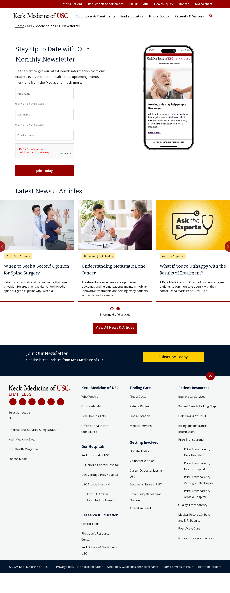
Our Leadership (91, 409)
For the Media (18, 462)
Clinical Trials (90, 526)
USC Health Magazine (23, 452)
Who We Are (89, 399)
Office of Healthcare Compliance (94, 431)
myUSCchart (203, 4)
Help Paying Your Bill (192, 419)
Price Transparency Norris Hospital (197, 469)
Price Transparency (191, 442)
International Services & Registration (33, 432)
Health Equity (163, 4)
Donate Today (139, 454)
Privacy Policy (65, 569)
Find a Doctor (139, 399)
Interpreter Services (191, 399)
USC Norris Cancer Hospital (100, 468)
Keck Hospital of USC (95, 458)
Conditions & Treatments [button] (95, 16)
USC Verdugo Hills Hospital (99, 477)
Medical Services (141, 428)
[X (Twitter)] (22, 404)
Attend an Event (140, 511)
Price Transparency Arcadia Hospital (197, 497)
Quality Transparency (192, 507)
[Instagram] (51, 404)
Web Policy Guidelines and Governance (132, 569)
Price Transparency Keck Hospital (197, 455)
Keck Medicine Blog (22, 442)
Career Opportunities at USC (146, 476)
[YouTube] (32, 404)
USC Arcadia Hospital (95, 487)
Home (19, 26)
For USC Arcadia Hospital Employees (100, 500)
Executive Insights (93, 419)
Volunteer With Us (142, 463)
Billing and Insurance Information (192, 431)
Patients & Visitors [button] (189, 16)
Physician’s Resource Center (95, 539)
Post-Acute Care (189, 531)
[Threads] (60, 404)
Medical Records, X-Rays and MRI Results (194, 520)
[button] (211, 13)
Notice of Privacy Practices (196, 541)
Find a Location (140, 419)
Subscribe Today (173, 359)
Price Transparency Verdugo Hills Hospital (199, 483)
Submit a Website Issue (177, 569)
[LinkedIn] (41, 404)
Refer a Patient (71, 4)
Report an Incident (208, 569)
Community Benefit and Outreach (145, 500)
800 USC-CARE (138, 4)
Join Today (44, 171)
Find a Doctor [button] (159, 16)
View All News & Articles (115, 330)
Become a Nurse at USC (146, 487)
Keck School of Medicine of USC (99, 553)
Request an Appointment (106, 4)
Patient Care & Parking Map (197, 409)
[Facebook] (13, 404)
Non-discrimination (90, 569)
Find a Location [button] (132, 16)
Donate (184, 4)
